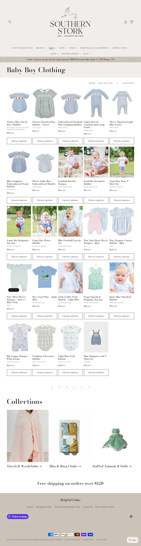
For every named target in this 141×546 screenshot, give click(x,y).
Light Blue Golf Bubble (66, 357)
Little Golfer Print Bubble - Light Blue (68, 298)
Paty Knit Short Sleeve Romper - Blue (96, 241)
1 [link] (51, 387)
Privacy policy (101, 539)
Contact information (72, 539)
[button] (10, 22)
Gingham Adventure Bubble (43, 357)
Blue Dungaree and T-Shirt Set (95, 357)
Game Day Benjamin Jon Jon (17, 241)
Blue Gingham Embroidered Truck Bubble (18, 184)
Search (30, 507)
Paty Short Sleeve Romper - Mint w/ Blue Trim (16, 300)
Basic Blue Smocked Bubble (120, 298)
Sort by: (92, 83)
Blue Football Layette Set (69, 241)
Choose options (19, 141)
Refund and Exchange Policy (67, 507)
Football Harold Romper (67, 182)
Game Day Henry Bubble (41, 241)
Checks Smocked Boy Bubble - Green (44, 123)
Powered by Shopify (54, 539)
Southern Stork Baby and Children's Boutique (30, 539)
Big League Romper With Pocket (17, 357)
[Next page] (89, 387)
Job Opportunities (44, 507)
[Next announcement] (133, 59)
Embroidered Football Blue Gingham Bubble (70, 123)
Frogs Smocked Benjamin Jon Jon (93, 298)
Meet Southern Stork (104, 507)
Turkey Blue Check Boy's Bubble (17, 123)
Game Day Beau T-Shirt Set (119, 182)
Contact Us (87, 507)
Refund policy (88, 539)
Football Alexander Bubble (94, 182)
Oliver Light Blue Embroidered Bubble (43, 182)
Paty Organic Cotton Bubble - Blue (121, 241)
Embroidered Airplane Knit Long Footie (94, 125)
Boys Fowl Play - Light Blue (44, 298)
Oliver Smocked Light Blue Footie (121, 123)
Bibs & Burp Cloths (64, 466)
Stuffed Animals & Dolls (110, 466)
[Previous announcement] (8, 59)
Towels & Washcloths (22, 466)
